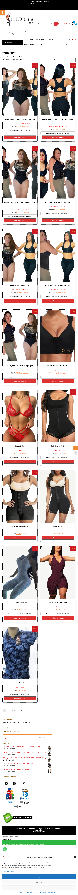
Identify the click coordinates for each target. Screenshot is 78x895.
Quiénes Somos (40, 39)
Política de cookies (24, 892)
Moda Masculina (20, 687)
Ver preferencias (39, 888)
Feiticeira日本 (6, 28)
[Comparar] (62, 23)
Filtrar (7, 738)
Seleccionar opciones (20, 137)
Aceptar (39, 877)
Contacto (50, 39)
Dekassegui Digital (39, 831)
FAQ (33, 3)
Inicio (4, 57)
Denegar (39, 882)
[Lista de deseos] (65, 23)
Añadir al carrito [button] (58, 462)
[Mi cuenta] (69, 23)
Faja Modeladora (58, 370)
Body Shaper (58, 450)
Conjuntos (20, 450)
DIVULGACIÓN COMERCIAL (50, 892)
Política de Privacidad (35, 892)
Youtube (72, 39)
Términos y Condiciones (36, 1)
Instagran (69, 39)
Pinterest (75, 39)
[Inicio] (25, 39)
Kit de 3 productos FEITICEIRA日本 (20, 123)
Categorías (10, 42)
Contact (66, 44)
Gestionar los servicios (8, 871)
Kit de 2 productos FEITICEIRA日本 (20, 289)
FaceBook (66, 39)
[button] (2, 12)
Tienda (31, 39)
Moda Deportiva (20, 607)
